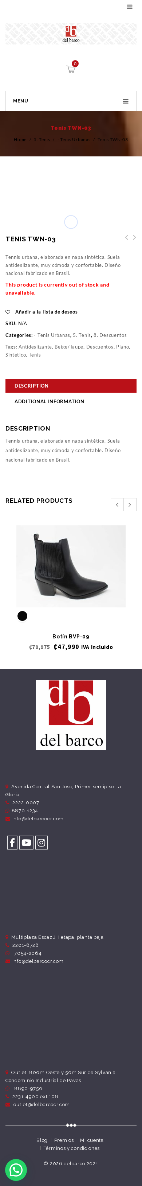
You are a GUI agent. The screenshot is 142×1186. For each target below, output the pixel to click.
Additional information (49, 401)
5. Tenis (42, 139)
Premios (64, 1140)
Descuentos (100, 347)
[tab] (71, 386)
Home (20, 139)
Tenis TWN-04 (125, 241)
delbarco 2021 (81, 1163)
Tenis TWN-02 (133, 241)
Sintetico (15, 355)
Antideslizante (35, 347)
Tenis (35, 355)
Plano (122, 347)
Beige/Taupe (69, 347)
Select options (71, 595)
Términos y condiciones (72, 1148)
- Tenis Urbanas (74, 139)
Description (32, 386)
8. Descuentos (110, 335)
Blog (42, 1140)
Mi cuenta (91, 1140)
